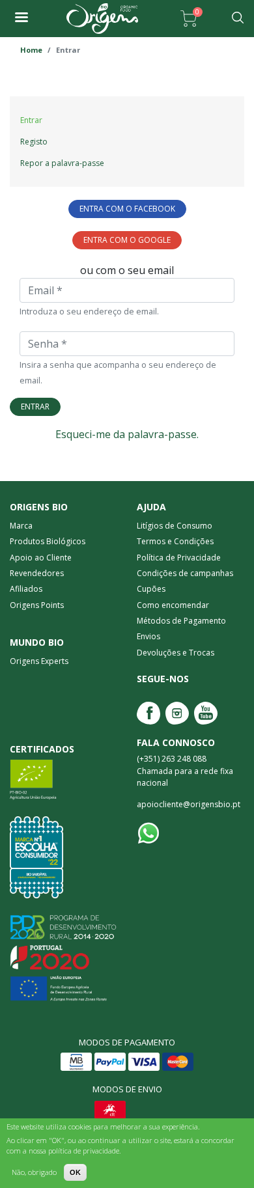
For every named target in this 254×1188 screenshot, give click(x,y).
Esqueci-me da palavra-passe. (127, 434)
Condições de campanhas (185, 573)
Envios (148, 636)
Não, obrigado (34, 1172)
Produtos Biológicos (47, 541)
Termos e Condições (175, 541)
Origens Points (37, 605)
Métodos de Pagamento (181, 620)
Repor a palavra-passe (62, 163)
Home (31, 50)
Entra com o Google (127, 239)
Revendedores (37, 573)
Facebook (148, 713)
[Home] (102, 18)
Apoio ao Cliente (41, 557)
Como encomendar (173, 605)
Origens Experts (39, 661)
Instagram (177, 713)
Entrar (35, 406)
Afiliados (26, 588)
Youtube (206, 713)
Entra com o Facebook (127, 208)
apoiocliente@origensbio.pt (188, 804)
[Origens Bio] (21, 18)
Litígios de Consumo (174, 525)
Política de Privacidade (179, 557)
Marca (21, 525)
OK (75, 1172)
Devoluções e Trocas (175, 652)
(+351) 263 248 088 (171, 759)
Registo (34, 141)
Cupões (151, 588)
